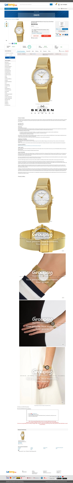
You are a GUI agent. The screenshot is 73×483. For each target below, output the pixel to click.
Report (67, 51)
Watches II (6, 102)
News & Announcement (47, 472)
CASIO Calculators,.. (8, 73)
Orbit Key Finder (7, 85)
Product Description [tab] (21, 51)
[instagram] (58, 476)
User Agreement (35, 472)
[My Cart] (56, 4)
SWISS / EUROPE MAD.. (8, 96)
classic (44, 448)
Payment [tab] (45, 51)
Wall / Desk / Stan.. (7, 99)
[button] (6, 21)
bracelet (19, 447)
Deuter (6, 77)
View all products (45, 47)
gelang (32, 448)
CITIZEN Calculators (8, 74)
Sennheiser (6, 95)
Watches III (6, 103)
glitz (56, 448)
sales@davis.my (34, 413)
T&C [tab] (41, 51)
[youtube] (62, 476)
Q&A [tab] (33, 51)
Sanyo (6, 92)
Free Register (65, 4)
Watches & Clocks (7, 19)
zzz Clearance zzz (7, 105)
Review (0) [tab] (28, 51)
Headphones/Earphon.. (8, 81)
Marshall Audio (7, 84)
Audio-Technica (7, 69)
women (19, 448)
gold (31, 449)
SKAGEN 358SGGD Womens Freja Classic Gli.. (22, 441)
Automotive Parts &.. (8, 70)
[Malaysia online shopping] (11, 5)
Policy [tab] (49, 51)
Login (61, 4)
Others (6, 87)
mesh (19, 449)
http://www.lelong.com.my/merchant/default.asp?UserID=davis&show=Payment (29, 145)
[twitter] (60, 476)
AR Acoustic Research (8, 66)
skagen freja (45, 447)
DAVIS (62, 26)
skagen (32, 447)
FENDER (6, 80)
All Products (7, 62)
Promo (59, 8)
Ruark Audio (7, 91)
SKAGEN (34, 53)
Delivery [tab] (36, 51)
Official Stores (64, 8)
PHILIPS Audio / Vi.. (8, 88)
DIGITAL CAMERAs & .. (8, 78)
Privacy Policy (34, 473)
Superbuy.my (59, 472)
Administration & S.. (8, 63)
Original (17, 19)
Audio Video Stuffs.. (8, 67)
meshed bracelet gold (59, 447)
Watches (13, 19)
